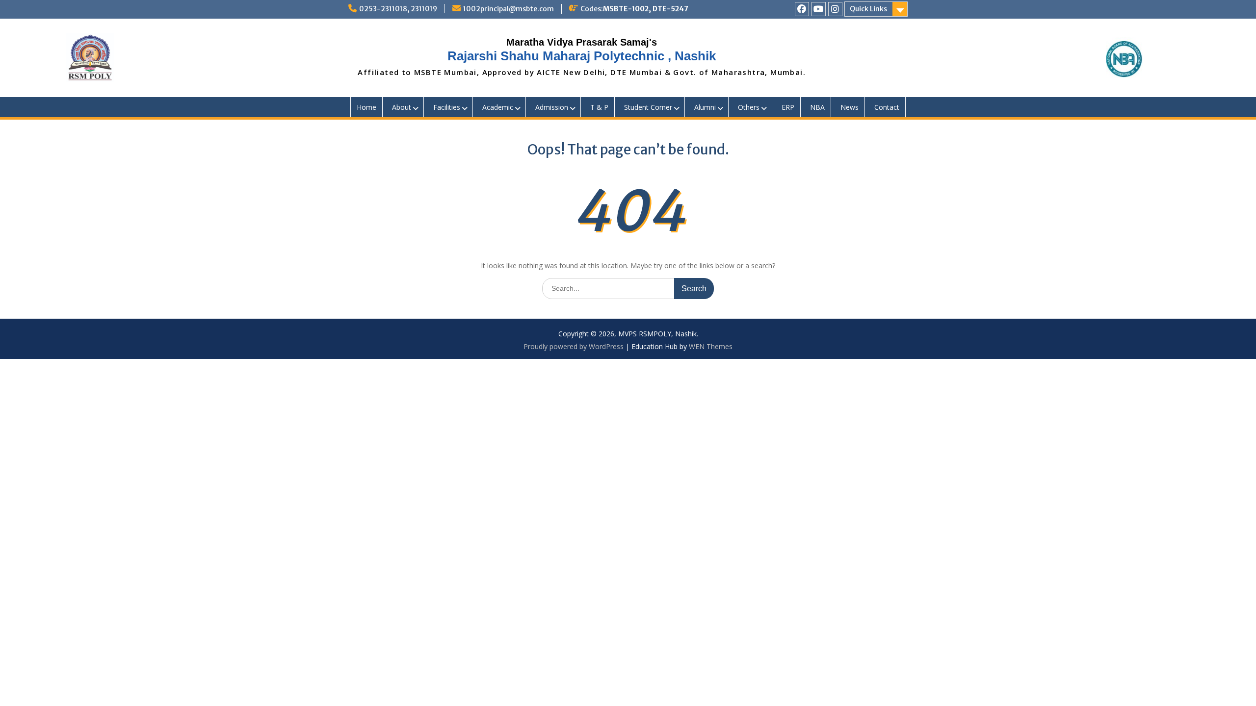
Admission (551, 107)
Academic (497, 107)
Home (366, 107)
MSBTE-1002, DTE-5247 (645, 8)
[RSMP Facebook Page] (802, 9)
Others (748, 107)
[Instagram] (835, 9)
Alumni (705, 107)
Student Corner (648, 107)
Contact (886, 107)
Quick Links (868, 8)
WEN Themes (711, 346)
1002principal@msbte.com (508, 8)
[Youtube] (818, 9)
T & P (599, 107)
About (401, 107)
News (849, 107)
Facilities (446, 107)
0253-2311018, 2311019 (398, 8)
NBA (817, 107)
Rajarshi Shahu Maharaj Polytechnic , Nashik (581, 56)
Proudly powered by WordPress (573, 346)
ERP (788, 107)
